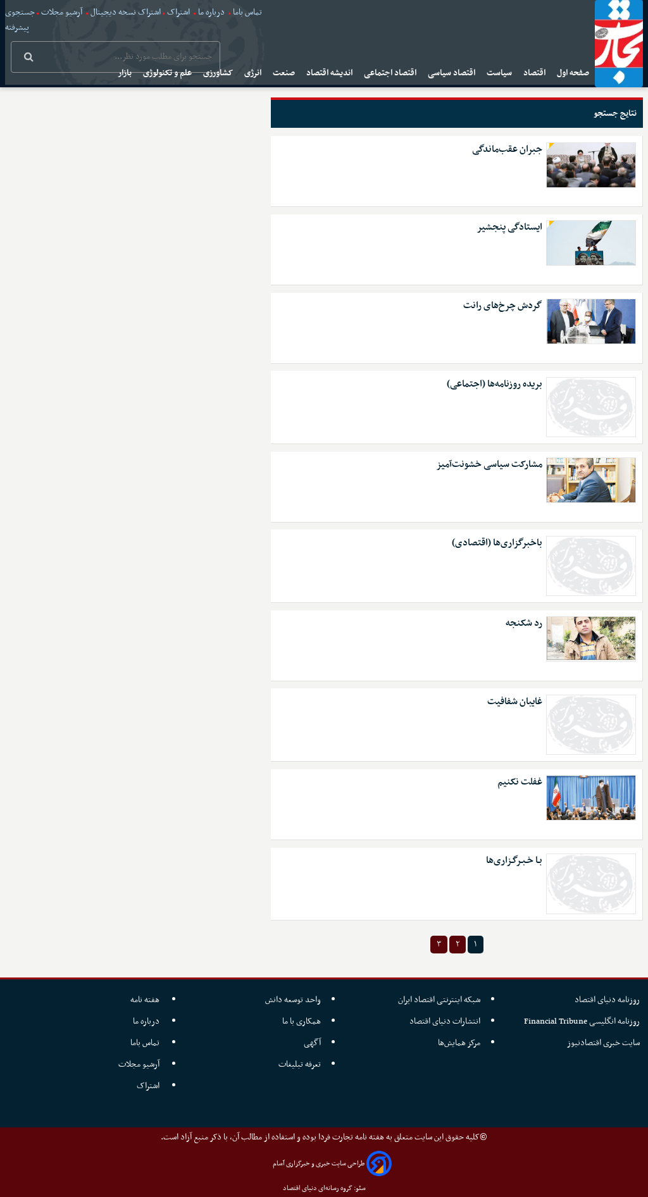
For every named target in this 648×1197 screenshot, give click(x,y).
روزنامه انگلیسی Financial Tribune (582, 1021)
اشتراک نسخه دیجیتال (125, 12)
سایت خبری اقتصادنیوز (603, 1043)
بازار (126, 73)
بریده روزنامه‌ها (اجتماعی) (494, 384)
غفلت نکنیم (519, 782)
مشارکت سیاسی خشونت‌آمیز (489, 464)
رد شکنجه (524, 623)
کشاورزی (219, 73)
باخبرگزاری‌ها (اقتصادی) (497, 543)
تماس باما (247, 12)
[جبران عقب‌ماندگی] (591, 165)
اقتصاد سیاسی (452, 73)
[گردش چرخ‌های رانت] (591, 321)
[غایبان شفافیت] (591, 725)
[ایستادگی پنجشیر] (591, 243)
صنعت (285, 73)
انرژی (253, 73)
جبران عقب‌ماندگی (507, 149)
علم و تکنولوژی (168, 73)
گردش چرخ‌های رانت (502, 306)
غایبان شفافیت (514, 702)
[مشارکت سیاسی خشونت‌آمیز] (591, 480)
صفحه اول (574, 73)
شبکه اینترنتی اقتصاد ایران (439, 1000)
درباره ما (211, 12)
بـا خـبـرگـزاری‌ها (514, 860)
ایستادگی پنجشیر (509, 227)
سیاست (500, 73)
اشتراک (178, 12)
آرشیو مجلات (61, 12)
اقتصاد (535, 73)
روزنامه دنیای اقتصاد (607, 1000)
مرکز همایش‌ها (459, 1043)
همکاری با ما (301, 1021)
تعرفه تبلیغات (299, 1064)
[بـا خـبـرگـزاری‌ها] (591, 883)
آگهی (312, 1043)
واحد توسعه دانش (293, 1000)
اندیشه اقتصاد (330, 73)
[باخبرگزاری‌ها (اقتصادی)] (591, 566)
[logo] (619, 43)
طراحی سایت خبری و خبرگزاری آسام (318, 1164)
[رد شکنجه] (591, 639)
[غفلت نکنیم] (591, 798)
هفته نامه (145, 1000)
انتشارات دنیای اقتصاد (444, 1021)
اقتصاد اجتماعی (391, 73)
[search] (29, 58)
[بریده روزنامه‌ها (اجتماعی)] (591, 407)
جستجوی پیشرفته (20, 20)
